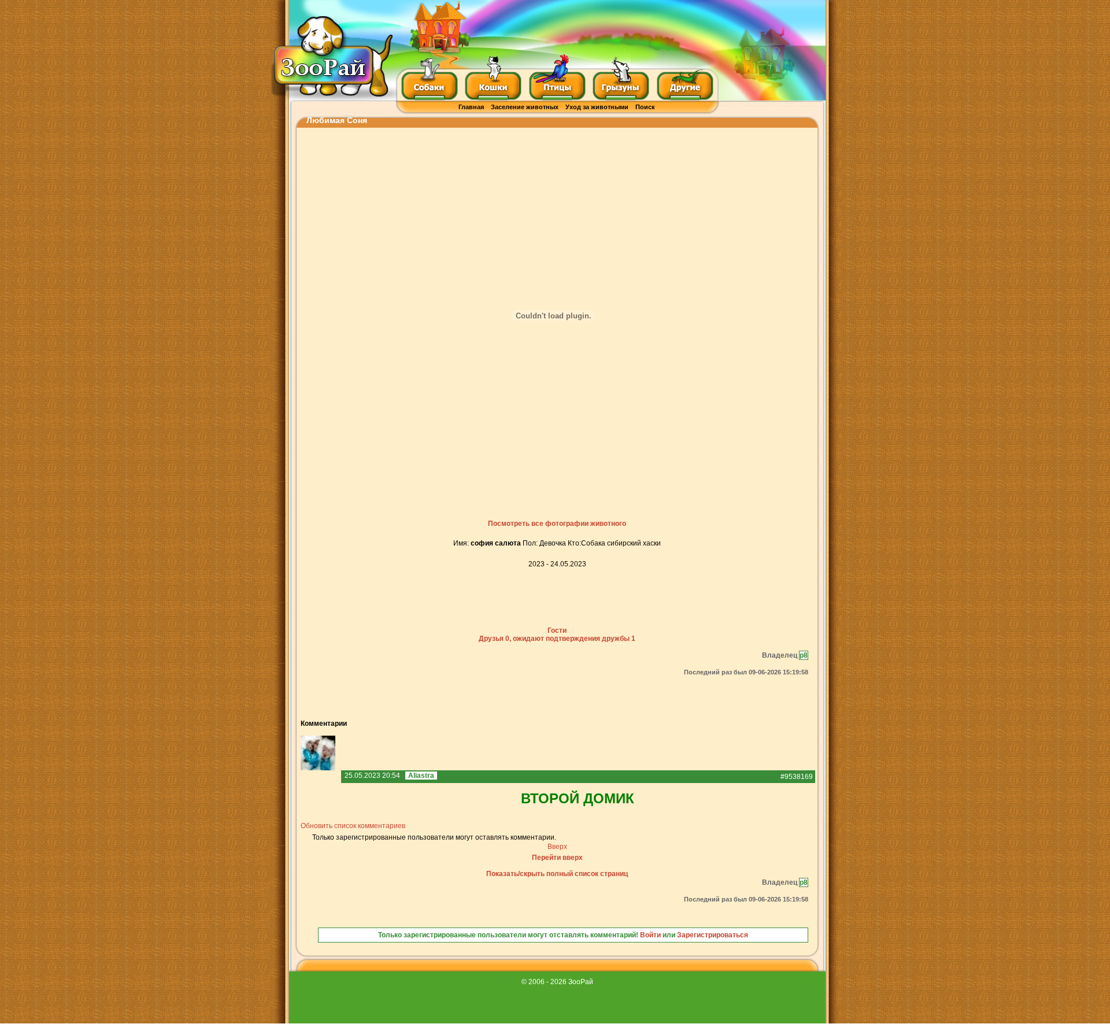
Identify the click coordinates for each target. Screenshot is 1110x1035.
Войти (650, 935)
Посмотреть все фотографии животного (557, 524)
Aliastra (421, 775)
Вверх (557, 847)
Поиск (645, 106)
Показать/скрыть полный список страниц (557, 874)
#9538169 (796, 777)
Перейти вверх (557, 858)
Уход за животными (596, 106)
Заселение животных (524, 106)
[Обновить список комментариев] (349, 723)
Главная (471, 106)
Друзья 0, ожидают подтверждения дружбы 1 (557, 639)
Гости (557, 630)
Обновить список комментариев (353, 826)
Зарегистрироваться (712, 935)
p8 (804, 655)
